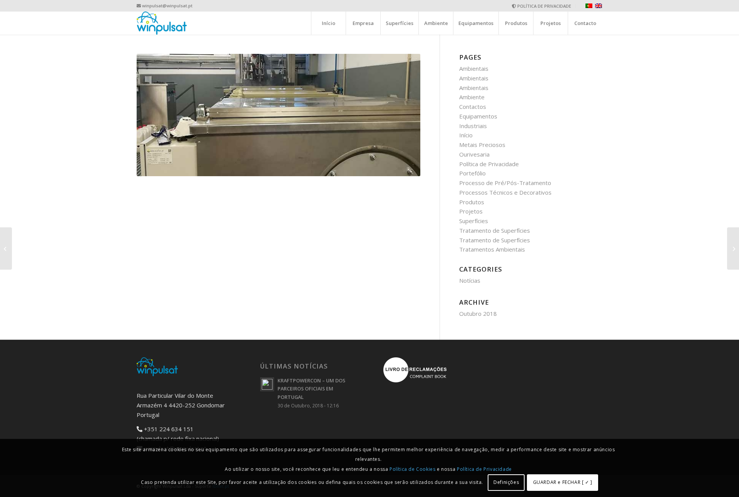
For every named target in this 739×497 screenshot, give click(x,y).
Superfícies (473, 221)
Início (466, 135)
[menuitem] (541, 6)
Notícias (469, 280)
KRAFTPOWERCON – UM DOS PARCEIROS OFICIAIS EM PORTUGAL (311, 388)
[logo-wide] (162, 23)
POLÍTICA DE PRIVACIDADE (543, 6)
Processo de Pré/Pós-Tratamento (505, 183)
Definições (506, 482)
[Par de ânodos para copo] (733, 248)
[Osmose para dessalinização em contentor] (6, 248)
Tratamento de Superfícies (494, 230)
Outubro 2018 (478, 313)
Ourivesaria (474, 154)
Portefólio (472, 173)
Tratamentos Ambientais (492, 249)
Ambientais (473, 68)
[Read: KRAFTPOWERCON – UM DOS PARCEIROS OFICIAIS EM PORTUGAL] (267, 384)
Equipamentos (478, 116)
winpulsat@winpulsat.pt (167, 5)
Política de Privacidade (489, 164)
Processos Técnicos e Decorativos (505, 192)
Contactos (472, 106)
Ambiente (472, 97)
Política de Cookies (412, 469)
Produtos (471, 202)
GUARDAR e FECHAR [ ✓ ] (562, 482)
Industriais (473, 126)
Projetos (471, 211)
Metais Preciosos (482, 144)
